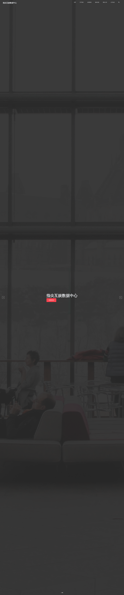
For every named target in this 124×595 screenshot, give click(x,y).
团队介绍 (105, 2)
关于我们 (82, 2)
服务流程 (97, 2)
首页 (75, 2)
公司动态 (113, 2)
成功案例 (89, 2)
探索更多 (51, 300)
